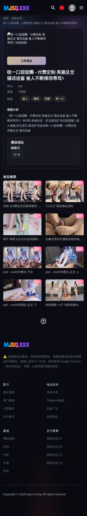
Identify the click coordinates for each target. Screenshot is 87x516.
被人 (25, 98)
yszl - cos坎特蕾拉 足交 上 (62, 272)
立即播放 (26, 61)
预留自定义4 (55, 462)
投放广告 (52, 408)
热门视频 (9, 400)
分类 (6, 454)
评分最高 (9, 416)
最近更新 (9, 392)
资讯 (6, 471)
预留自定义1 (55, 438)
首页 (5, 18)
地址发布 (52, 392)
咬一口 (60, 98)
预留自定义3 (55, 454)
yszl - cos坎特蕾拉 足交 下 (20, 305)
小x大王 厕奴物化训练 (59, 206)
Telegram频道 (56, 400)
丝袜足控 (17, 18)
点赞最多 (9, 408)
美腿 (47, 98)
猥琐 (36, 98)
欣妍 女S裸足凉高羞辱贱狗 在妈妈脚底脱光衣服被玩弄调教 (40, 206)
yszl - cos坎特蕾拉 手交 (18, 272)
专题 (6, 462)
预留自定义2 (55, 446)
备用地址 (52, 416)
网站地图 (9, 438)
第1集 (17, 154)
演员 (6, 446)
